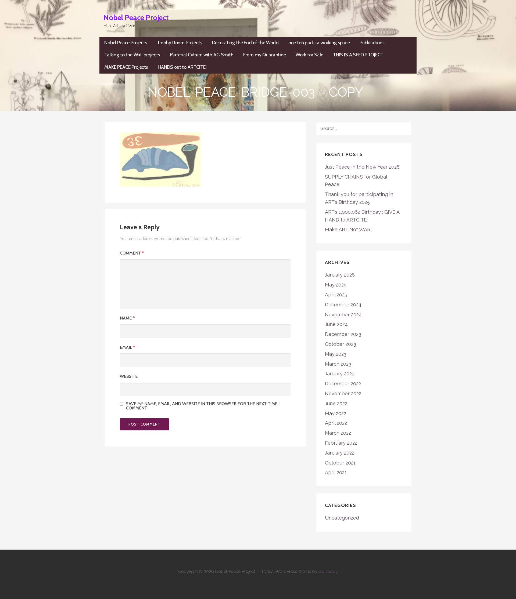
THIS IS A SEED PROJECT (358, 55)
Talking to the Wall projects (132, 55)
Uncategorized (342, 518)
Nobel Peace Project (136, 17)
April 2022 (336, 423)
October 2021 (340, 463)
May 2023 (335, 354)
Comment (132, 253)
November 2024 (343, 314)
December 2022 (343, 383)
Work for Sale (309, 55)
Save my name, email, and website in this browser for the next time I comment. (203, 406)
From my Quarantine (264, 55)
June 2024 (336, 324)
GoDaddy (328, 571)
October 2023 (340, 344)
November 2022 (343, 393)
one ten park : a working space (319, 43)
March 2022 (338, 433)
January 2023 (339, 373)
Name (127, 318)
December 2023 (343, 334)
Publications (372, 43)
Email (127, 347)
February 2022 (341, 443)
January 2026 (340, 275)
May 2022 (335, 413)
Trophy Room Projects (179, 43)
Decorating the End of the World (245, 43)
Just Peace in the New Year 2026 (362, 167)
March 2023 (338, 364)
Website (129, 376)
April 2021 (336, 472)
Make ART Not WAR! (348, 229)
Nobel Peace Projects (125, 43)
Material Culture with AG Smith (202, 55)
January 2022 (339, 453)
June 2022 (336, 403)
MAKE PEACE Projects (126, 67)
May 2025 (335, 285)
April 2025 (336, 294)
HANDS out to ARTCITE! (182, 67)
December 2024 (343, 304)
